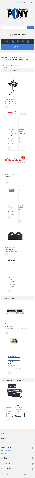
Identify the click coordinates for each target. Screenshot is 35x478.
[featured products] (23, 42)
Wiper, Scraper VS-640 (21, 211)
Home (5, 57)
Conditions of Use (6, 450)
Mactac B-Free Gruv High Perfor (12, 135)
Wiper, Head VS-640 (10, 249)
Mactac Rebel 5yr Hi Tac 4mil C (13, 176)
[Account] (13, 42)
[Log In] (18, 42)
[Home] (7, 42)
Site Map (3, 453)
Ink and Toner (13, 57)
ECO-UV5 (4, 59)
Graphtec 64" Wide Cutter (13, 405)
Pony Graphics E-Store (22, 474)
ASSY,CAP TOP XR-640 (11, 101)
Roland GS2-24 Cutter (11, 326)
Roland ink (22, 57)
